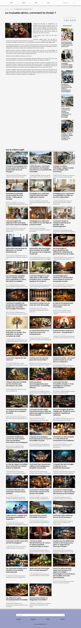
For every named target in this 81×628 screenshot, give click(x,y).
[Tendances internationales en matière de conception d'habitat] (17, 401)
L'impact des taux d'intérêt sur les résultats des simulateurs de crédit (16, 384)
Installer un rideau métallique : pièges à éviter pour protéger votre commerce (67, 137)
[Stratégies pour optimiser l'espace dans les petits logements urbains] (40, 185)
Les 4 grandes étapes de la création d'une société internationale (16, 570)
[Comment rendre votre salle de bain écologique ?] (17, 532)
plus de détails (37, 40)
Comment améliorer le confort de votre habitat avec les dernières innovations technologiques (17, 439)
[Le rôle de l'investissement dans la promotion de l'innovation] (64, 294)
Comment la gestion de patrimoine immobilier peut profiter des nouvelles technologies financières (16, 306)
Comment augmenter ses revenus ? (16, 359)
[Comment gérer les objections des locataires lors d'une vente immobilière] (17, 212)
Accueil (6, 9)
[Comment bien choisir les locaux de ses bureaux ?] (64, 507)
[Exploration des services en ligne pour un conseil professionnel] (17, 240)
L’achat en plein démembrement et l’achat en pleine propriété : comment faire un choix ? (39, 543)
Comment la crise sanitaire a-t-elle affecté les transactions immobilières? (63, 439)
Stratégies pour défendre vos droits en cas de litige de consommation (40, 223)
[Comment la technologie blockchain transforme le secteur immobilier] (40, 481)
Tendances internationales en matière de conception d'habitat (16, 411)
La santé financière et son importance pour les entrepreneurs (39, 332)
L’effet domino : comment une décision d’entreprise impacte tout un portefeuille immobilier (66, 113)
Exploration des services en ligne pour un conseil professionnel (16, 250)
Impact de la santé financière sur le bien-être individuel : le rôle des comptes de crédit (16, 333)
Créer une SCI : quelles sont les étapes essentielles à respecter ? (16, 517)
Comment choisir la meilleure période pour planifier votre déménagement (62, 223)
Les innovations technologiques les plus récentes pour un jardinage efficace (40, 385)
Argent (23, 2)
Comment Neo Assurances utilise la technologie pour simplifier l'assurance (39, 466)
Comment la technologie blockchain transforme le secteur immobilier (39, 492)
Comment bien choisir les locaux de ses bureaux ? (63, 516)
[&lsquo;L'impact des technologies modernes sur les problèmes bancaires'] (64, 456)
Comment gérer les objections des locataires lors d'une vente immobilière (17, 223)
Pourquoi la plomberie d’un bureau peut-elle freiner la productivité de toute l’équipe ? (66, 88)
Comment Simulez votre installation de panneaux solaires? (16, 492)
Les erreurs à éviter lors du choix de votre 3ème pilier (39, 304)
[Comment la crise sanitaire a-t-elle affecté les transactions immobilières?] (64, 428)
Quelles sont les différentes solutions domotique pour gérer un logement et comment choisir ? (63, 543)
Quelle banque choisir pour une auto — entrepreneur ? (63, 331)
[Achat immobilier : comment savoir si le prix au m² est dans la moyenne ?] (64, 349)
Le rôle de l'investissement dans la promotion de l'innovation (63, 305)
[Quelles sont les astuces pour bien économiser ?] (40, 349)
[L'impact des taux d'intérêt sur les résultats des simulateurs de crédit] (17, 373)
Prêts (36, 2)
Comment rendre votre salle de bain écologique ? (17, 542)
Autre (48, 2)
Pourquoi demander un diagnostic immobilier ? (38, 599)
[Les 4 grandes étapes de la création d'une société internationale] (17, 560)
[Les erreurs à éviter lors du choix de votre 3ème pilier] (40, 294)
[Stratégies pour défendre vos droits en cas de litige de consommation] (40, 212)
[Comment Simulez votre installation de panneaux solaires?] (17, 481)
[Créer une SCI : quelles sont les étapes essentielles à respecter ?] (17, 507)
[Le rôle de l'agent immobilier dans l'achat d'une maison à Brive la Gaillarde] (17, 456)
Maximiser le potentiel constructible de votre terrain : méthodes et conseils (14, 196)
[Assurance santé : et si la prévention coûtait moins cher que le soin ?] (67, 34)
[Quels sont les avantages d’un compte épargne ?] (40, 560)
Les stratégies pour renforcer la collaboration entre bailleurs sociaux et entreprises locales (63, 278)
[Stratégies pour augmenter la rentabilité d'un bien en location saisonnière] (64, 185)
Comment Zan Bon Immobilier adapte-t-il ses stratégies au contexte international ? (63, 385)
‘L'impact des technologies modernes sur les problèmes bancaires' (63, 466)
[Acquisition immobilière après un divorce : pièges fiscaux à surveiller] (67, 55)
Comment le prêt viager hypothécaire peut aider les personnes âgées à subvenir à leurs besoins (40, 412)
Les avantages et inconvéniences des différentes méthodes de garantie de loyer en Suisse (63, 251)
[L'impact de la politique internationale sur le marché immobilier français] (40, 428)
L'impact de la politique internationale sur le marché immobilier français (40, 439)
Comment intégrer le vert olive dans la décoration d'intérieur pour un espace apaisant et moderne (39, 278)
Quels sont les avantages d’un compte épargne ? (39, 569)
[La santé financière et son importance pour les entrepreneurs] (40, 322)
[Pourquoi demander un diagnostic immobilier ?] (40, 589)
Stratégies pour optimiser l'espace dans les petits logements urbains (39, 195)
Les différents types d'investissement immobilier (17, 599)
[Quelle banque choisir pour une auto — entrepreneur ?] (64, 322)
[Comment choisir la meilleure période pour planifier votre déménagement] (64, 212)
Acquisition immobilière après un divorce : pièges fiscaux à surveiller (67, 65)
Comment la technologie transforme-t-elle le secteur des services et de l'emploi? (64, 492)
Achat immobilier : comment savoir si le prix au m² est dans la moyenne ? (64, 360)
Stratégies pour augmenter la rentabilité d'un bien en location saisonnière (63, 195)
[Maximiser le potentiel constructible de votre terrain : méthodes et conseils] (17, 185)
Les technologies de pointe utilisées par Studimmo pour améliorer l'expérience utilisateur (64, 412)
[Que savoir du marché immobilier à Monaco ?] (40, 507)
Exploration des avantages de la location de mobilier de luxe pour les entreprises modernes (40, 251)
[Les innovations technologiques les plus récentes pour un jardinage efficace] (40, 373)
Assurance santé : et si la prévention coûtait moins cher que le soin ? (67, 44)
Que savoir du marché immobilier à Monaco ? (38, 516)
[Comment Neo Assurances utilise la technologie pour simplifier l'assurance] (40, 456)
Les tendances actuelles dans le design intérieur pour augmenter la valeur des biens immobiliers (16, 278)
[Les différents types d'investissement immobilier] (17, 589)
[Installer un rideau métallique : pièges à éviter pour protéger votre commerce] (67, 126)
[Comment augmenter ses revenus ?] (17, 349)
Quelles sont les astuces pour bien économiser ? (38, 359)
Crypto (11, 2)
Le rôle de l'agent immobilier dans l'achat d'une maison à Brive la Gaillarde (17, 466)
